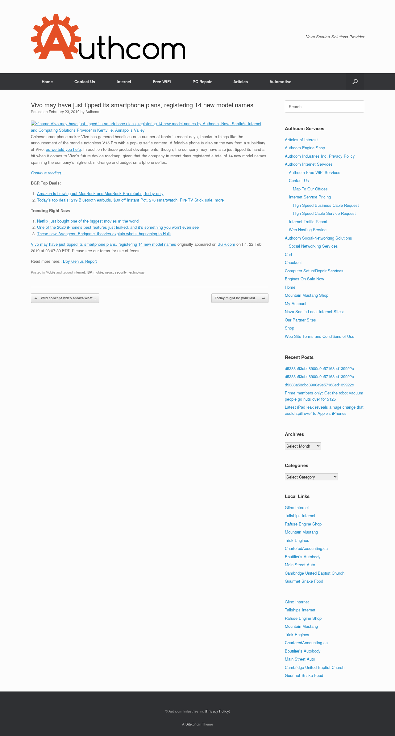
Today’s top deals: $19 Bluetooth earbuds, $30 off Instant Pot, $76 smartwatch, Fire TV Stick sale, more (130, 200)
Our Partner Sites (300, 320)
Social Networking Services (313, 246)
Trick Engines (297, 540)
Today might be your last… (240, 298)
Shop (289, 328)
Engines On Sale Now (304, 279)
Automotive (280, 81)
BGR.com (226, 244)
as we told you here (63, 149)
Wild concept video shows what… (65, 298)
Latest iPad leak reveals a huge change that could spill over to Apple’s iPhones (324, 410)
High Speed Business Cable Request (326, 205)
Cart (288, 254)
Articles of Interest (301, 140)
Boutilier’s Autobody (303, 556)
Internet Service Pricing (310, 197)
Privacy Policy (217, 710)
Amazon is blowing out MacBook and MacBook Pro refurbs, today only (100, 193)
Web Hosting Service (307, 229)
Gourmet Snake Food (304, 581)
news (109, 272)
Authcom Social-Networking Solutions (318, 238)
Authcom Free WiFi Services (314, 172)
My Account (295, 303)
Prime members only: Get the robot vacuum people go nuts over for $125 (324, 396)
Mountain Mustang (301, 532)
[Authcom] (108, 36)
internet (79, 272)
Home (47, 81)
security (121, 272)
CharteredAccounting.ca (306, 548)
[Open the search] (355, 81)
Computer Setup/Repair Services (314, 271)
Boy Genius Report (80, 261)
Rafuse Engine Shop (303, 524)
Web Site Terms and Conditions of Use (319, 336)
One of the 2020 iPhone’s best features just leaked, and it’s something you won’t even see (118, 227)
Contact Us (84, 81)
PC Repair (202, 81)
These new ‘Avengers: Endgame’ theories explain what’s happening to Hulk (104, 233)
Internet (124, 81)
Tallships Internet (300, 515)
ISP (89, 272)
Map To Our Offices (310, 189)
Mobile (50, 272)
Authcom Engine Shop (305, 148)
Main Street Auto (300, 565)
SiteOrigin (193, 723)
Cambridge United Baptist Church (314, 573)
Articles (240, 81)
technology (136, 272)
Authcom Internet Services (309, 164)
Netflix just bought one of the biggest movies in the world (88, 221)
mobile (98, 272)
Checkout (293, 262)
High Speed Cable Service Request (324, 213)
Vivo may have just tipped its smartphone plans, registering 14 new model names (103, 244)
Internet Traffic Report (308, 221)
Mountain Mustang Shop (306, 295)
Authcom (92, 111)
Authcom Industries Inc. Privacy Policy (320, 156)
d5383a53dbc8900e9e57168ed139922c (319, 368)
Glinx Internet (297, 507)
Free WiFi (162, 81)
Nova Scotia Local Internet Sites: (314, 311)
